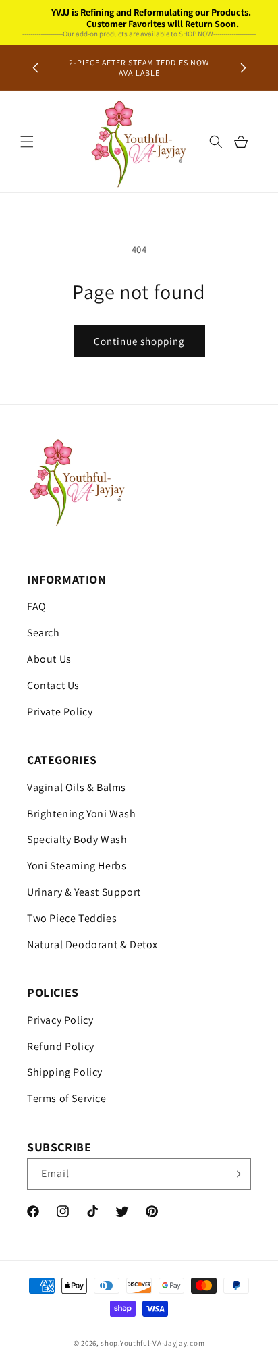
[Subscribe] (235, 1174)
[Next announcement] (243, 67)
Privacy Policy (60, 1020)
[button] (27, 142)
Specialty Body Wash (77, 839)
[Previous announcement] (35, 67)
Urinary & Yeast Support (84, 892)
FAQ (37, 606)
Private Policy (59, 712)
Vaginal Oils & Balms (76, 787)
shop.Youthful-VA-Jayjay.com (152, 1343)
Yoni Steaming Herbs (76, 865)
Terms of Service (67, 1098)
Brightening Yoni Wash (81, 813)
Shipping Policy (65, 1072)
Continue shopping (139, 341)
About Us (49, 659)
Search (43, 633)
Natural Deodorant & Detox (92, 944)
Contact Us (53, 685)
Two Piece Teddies (72, 918)
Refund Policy (60, 1046)
